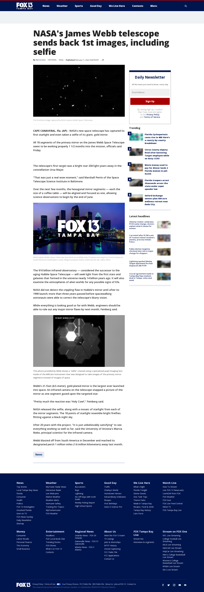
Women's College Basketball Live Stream (173, 561)
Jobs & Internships (112, 542)
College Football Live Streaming (172, 540)
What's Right (139, 486)
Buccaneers (80, 486)
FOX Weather (52, 513)
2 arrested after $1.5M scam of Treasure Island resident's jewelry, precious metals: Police (142, 238)
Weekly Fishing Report (85, 502)
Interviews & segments (144, 542)
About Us (110, 531)
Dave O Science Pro (113, 507)
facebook (163, 585)
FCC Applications (111, 555)
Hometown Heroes (112, 493)
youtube (179, 585)
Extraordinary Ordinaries (115, 496)
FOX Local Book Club (55, 538)
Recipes (107, 500)
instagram (174, 585)
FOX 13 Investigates (25, 507)
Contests (50, 552)
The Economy (23, 545)
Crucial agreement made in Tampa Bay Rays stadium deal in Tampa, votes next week (141, 276)
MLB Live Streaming (172, 544)
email (185, 585)
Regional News (84, 531)
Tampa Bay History (142, 510)
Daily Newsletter (24, 520)
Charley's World (111, 490)
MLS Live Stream (170, 569)
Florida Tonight (140, 490)
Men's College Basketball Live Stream (174, 555)
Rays (77, 490)
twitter (168, 585)
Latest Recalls (23, 538)
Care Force (138, 513)
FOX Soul (167, 500)
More (153, 6)
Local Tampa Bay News (27, 490)
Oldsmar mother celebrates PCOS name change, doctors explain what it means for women (141, 225)
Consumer (21, 496)
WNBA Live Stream (171, 566)
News (61, 60)
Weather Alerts (52, 500)
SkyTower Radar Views (56, 486)
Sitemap (20, 523)
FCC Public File (110, 552)
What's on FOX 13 (54, 548)
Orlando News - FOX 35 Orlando (85, 536)
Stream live (138, 538)
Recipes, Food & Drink (144, 507)
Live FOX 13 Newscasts (173, 490)
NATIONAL (52, 60)
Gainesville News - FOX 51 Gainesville (86, 542)
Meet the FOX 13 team (114, 535)
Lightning (79, 493)
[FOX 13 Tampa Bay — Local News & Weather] (26, 6)
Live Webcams (52, 493)
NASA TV (167, 507)
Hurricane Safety (53, 503)
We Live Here (142, 483)
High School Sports (83, 506)
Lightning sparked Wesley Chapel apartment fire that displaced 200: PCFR (141, 263)
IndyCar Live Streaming (173, 551)
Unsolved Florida (24, 510)
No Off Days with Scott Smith (85, 498)
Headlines (50, 535)
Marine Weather (53, 496)
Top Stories (22, 486)
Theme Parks (139, 500)
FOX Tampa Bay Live (172, 510)
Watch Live (169, 483)
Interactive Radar (53, 490)
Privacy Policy (153, 114)
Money (21, 531)
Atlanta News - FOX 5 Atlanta (84, 548)
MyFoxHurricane (53, 510)
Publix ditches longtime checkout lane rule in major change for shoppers (141, 251)
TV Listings (109, 538)
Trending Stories (53, 542)
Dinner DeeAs (140, 493)
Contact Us (109, 559)
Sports (79, 483)
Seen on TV (22, 513)
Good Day (110, 483)
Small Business (23, 548)
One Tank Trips (140, 496)
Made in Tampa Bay (143, 503)
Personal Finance (24, 542)
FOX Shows (51, 545)
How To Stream (170, 486)
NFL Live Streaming (171, 535)
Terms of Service (152, 117)
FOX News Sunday (25, 517)
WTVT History (110, 545)
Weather (51, 483)
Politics (20, 503)
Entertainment (55, 531)
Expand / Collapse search (185, 6)
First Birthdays (110, 503)
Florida (20, 493)
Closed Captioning (112, 548)
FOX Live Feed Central (172, 503)
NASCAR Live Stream (172, 548)
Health (19, 500)
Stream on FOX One (175, 531)
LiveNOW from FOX (171, 493)
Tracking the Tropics (55, 507)
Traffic (107, 486)
